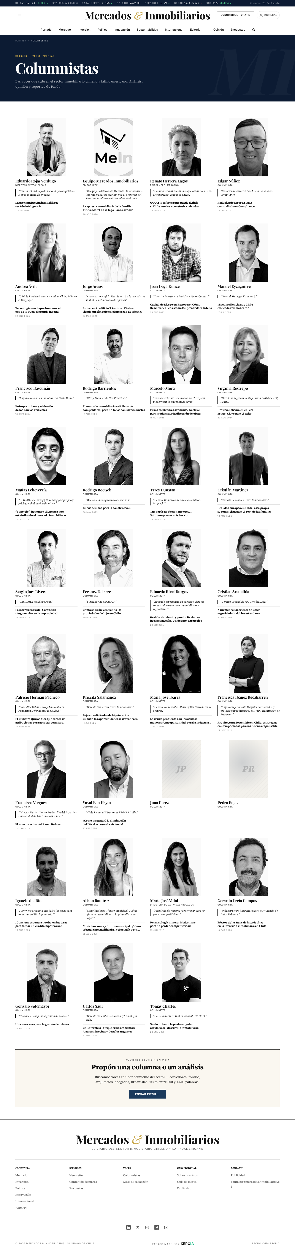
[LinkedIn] (128, 1227)
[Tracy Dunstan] (181, 456)
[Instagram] (147, 1227)
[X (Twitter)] (138, 1227)
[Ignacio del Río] (46, 867)
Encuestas (238, 29)
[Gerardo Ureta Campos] (248, 867)
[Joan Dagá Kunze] (181, 252)
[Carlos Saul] (114, 972)
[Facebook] (156, 1227)
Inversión (84, 29)
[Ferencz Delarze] (114, 558)
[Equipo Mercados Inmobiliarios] (114, 147)
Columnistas (131, 1175)
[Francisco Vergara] (46, 769)
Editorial (195, 29)
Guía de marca (187, 1182)
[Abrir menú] (19, 15)
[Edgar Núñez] (248, 147)
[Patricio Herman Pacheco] (46, 663)
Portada (46, 29)
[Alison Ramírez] (114, 867)
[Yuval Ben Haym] (114, 769)
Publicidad (184, 1188)
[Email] (166, 1227)
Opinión (218, 29)
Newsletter (76, 1175)
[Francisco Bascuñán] (46, 354)
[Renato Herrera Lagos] (181, 147)
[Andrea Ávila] (46, 252)
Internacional (174, 29)
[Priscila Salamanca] (114, 663)
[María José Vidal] (181, 867)
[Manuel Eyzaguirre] (248, 252)
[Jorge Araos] (114, 252)
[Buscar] (253, 29)
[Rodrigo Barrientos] (114, 354)
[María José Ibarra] (181, 663)
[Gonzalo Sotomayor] (46, 972)
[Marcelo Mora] (181, 354)
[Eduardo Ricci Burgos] (181, 558)
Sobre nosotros (187, 1175)
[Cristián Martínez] (248, 456)
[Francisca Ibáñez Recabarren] (248, 663)
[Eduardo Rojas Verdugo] (46, 147)
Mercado (65, 29)
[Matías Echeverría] (46, 456)
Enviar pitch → (147, 1094)
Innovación (122, 29)
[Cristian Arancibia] (248, 558)
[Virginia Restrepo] (248, 354)
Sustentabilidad (147, 29)
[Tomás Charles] (181, 972)
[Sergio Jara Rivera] (46, 558)
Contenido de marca (83, 1182)
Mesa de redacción (135, 1182)
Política (102, 29)
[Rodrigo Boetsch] (114, 456)
